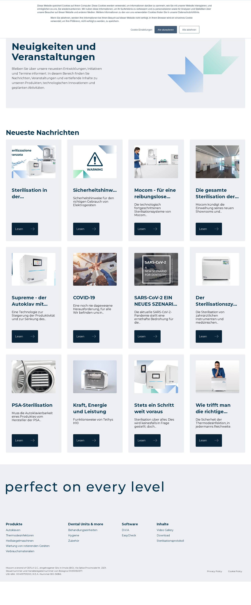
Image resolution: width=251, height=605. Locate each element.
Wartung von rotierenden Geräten (28, 546)
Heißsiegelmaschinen (20, 540)
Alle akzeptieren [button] (166, 29)
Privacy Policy (214, 571)
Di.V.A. (126, 530)
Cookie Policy (235, 571)
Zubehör (73, 540)
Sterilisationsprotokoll (170, 540)
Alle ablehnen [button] (189, 29)
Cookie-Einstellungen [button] (141, 29)
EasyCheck (129, 535)
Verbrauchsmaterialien (20, 551)
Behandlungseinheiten (82, 530)
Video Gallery (165, 530)
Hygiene (73, 535)
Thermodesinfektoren (20, 535)
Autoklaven (13, 530)
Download (163, 535)
